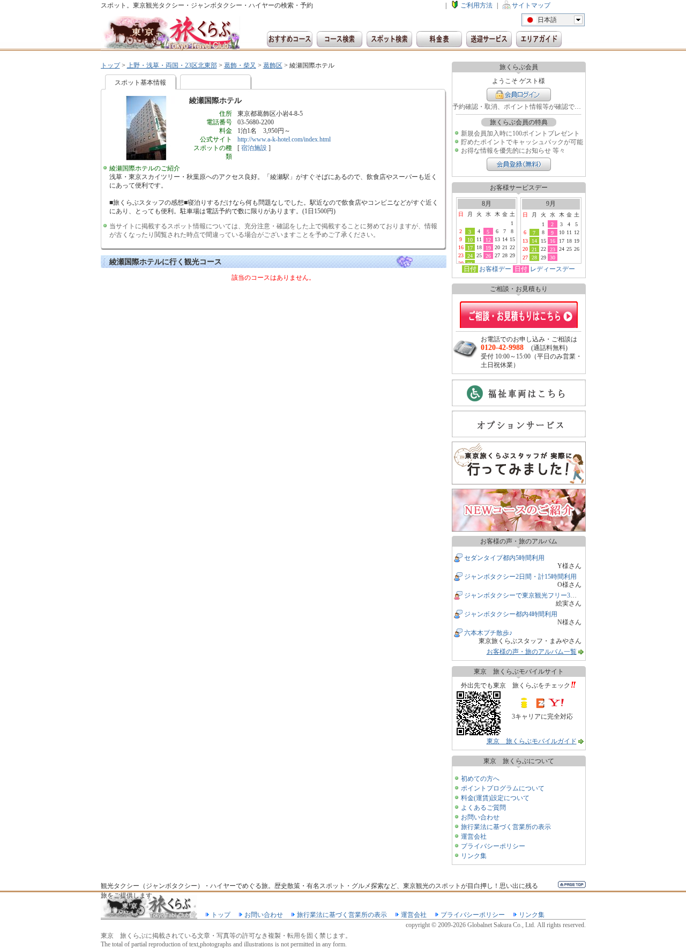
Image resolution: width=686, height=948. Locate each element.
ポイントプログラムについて (503, 788)
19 (488, 247)
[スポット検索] (389, 39)
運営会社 (474, 836)
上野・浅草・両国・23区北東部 (172, 65)
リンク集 (474, 856)
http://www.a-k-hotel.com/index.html (284, 139)
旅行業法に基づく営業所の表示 (506, 827)
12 (488, 239)
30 (552, 257)
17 (470, 247)
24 (470, 255)
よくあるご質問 (483, 807)
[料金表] (439, 39)
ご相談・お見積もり (519, 314)
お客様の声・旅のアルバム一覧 (532, 651)
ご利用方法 (476, 5)
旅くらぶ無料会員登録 (519, 164)
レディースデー (552, 269)
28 (534, 257)
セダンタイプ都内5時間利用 (504, 558)
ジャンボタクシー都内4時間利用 (510, 614)
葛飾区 (272, 65)
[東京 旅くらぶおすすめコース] (289, 39)
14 (534, 240)
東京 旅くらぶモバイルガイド (532, 741)
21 (534, 249)
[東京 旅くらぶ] (170, 33)
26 (488, 255)
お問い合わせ (480, 817)
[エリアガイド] (539, 39)
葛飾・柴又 (240, 65)
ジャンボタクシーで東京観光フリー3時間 (523, 595)
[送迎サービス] (489, 39)
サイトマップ (531, 5)
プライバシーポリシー (493, 846)
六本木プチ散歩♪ (488, 633)
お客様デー (495, 269)
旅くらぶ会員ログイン (519, 94)
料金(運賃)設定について (495, 798)
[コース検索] (339, 39)
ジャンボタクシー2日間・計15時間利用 (520, 576)
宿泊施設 (254, 148)
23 (552, 249)
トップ (110, 65)
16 (552, 240)
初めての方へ (480, 778)
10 (470, 239)
